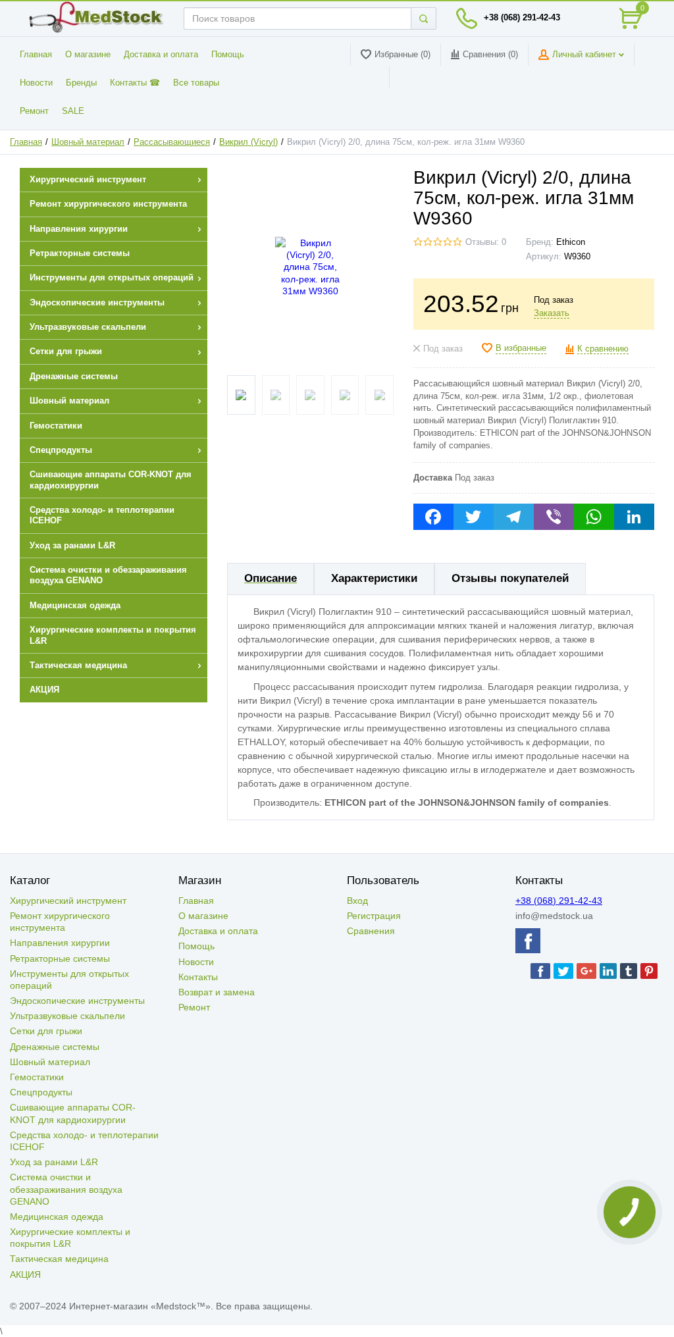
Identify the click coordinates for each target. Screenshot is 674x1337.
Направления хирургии (60, 942)
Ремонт (34, 111)
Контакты (198, 977)
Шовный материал (87, 142)
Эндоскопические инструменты (77, 1000)
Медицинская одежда (56, 1216)
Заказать (551, 313)
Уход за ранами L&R (54, 1162)
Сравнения (371, 931)
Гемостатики (37, 1077)
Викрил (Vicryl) (248, 142)
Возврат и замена (216, 992)
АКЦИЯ (25, 1274)
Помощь (227, 54)
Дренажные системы (54, 1046)
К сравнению (603, 349)
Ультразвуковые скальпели (67, 1015)
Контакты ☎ (135, 83)
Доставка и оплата (161, 54)
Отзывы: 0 (485, 242)
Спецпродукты (41, 1092)
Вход (357, 900)
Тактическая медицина (59, 1258)
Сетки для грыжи (46, 1031)
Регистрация (374, 915)
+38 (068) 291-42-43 (522, 17)
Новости (36, 83)
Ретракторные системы (60, 958)
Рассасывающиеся (172, 142)
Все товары (196, 83)
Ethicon (570, 242)
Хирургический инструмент (68, 900)
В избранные (521, 348)
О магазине (88, 54)
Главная (36, 54)
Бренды (81, 83)
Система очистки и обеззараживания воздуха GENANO (66, 1189)
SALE (73, 111)
